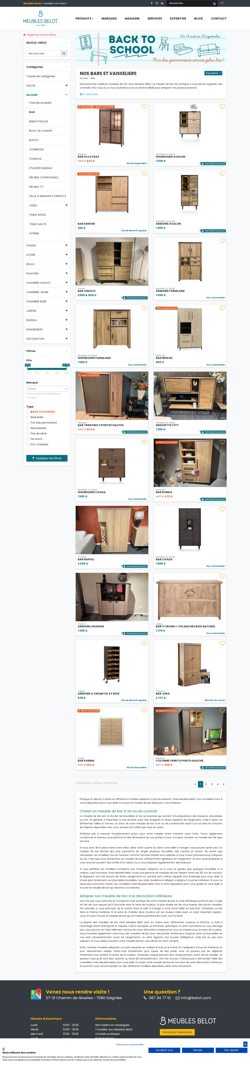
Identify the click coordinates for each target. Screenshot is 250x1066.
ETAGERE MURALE (40, 168)
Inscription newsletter (177, 1032)
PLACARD (32, 273)
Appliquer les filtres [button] (48, 458)
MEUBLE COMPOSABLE (43, 177)
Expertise (178, 18)
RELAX (30, 264)
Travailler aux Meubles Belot (114, 1029)
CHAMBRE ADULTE (38, 283)
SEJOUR (31, 95)
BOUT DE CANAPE (40, 131)
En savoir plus (90, 94)
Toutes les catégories (40, 76)
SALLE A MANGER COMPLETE (47, 196)
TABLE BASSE (37, 215)
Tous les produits (40, 103)
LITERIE (30, 255)
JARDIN (31, 311)
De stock (36, 439)
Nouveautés (38, 428)
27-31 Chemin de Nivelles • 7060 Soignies (84, 998)
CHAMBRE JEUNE (37, 292)
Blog (198, 18)
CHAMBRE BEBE (36, 301)
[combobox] (47, 389)
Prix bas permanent (43, 423)
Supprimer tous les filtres (41, 34)
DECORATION (35, 339)
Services (154, 18)
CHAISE (31, 245)
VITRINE (34, 233)
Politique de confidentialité (129, 1044)
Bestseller (37, 417)
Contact (219, 18)
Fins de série (38, 433)
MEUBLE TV (36, 187)
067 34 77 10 (159, 998)
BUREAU (31, 320)
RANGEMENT (34, 329)
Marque (32, 383)
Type (30, 407)
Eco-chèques (39, 444)
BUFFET (34, 140)
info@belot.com (196, 998)
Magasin (132, 18)
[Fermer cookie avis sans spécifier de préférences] (245, 1044)
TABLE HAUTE (38, 224)
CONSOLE (35, 159)
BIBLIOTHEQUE (38, 121)
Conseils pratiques (107, 1034)
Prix (29, 360)
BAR (32, 112)
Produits (84, 18)
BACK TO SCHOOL (42, 412)
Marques (109, 18)
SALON (30, 86)
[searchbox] (47, 389)
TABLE (33, 205)
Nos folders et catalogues (112, 1025)
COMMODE (36, 149)
